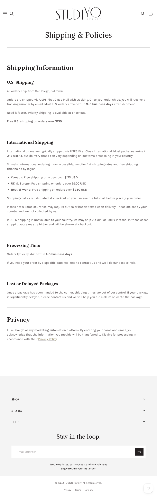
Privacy (67, 490)
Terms (78, 490)
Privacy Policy (47, 339)
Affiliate (89, 490)
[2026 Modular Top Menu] (5, 14)
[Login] (142, 13)
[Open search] (12, 14)
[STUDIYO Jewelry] (79, 13)
